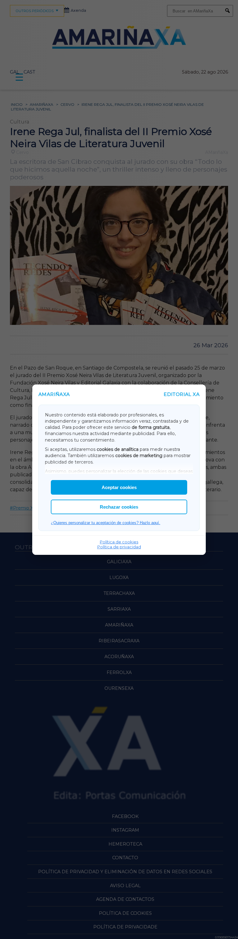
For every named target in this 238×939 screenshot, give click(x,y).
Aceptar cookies (119, 487)
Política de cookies (119, 541)
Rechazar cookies (119, 507)
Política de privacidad (119, 546)
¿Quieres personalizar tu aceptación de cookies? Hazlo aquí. (105, 522)
